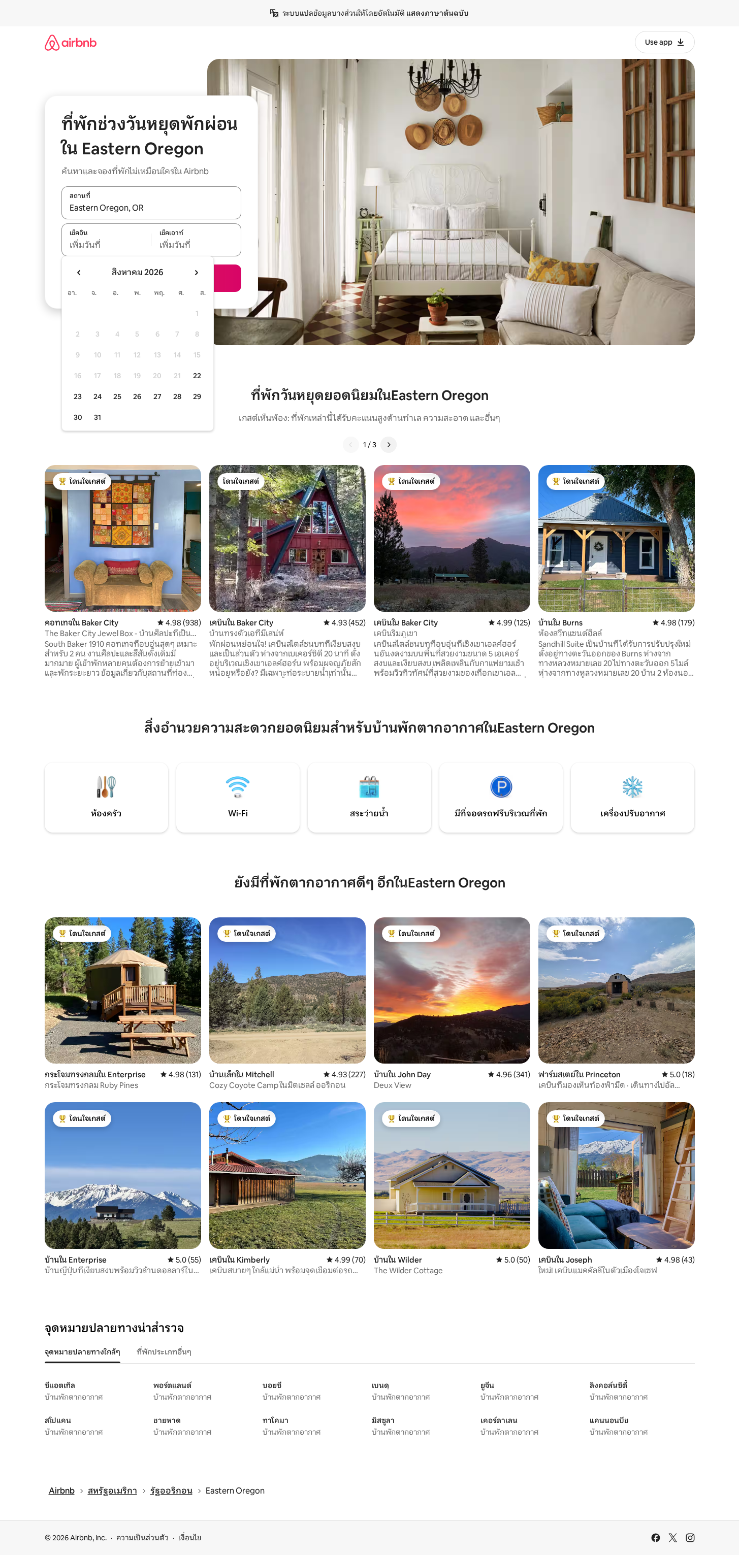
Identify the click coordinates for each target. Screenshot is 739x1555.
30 (78, 417)
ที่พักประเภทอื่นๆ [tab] (164, 1352)
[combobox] (151, 208)
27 (157, 396)
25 (117, 396)
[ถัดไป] (388, 445)
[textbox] (106, 245)
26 (137, 396)
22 (197, 375)
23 (78, 396)
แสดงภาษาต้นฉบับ (437, 13)
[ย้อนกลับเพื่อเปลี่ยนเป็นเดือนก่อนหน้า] (79, 273)
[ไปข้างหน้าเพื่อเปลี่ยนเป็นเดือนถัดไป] (196, 273)
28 (177, 396)
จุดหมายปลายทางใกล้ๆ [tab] (82, 1352)
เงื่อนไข (189, 1537)
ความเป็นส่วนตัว (142, 1537)
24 (97, 396)
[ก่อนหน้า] (351, 445)
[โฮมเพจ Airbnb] (71, 42)
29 (197, 396)
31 (97, 417)
